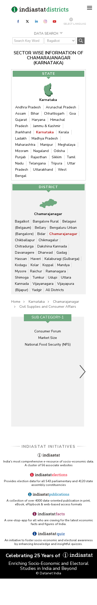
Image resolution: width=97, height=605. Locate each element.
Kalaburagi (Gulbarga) (62, 258)
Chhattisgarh (54, 113)
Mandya (63, 265)
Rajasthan (39, 157)
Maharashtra (25, 144)
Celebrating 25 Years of (33, 555)
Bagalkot (22, 221)
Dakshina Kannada (52, 246)
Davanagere (24, 252)
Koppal (48, 265)
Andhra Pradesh (28, 107)
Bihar (35, 113)
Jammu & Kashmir (46, 126)
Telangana (37, 163)
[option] (47, 371)
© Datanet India (48, 573)
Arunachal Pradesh (61, 107)
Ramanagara (56, 271)
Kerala (64, 132)
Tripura (56, 163)
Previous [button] (15, 371)
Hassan (21, 258)
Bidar (41, 233)
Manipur (46, 144)
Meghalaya (66, 144)
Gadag (61, 252)
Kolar (35, 265)
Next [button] (83, 371)
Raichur (36, 271)
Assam (20, 113)
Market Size (47, 337)
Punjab (20, 157)
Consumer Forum (47, 331)
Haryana (38, 119)
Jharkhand (23, 132)
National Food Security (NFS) (48, 344)
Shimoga (22, 277)
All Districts (55, 290)
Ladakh (21, 138)
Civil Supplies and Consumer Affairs (47, 306)
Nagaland (41, 151)
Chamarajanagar (63, 233)
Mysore (20, 271)
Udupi (52, 277)
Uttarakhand (43, 169)
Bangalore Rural (46, 221)
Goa (72, 113)
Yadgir (37, 290)
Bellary (40, 227)
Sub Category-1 (48, 317)
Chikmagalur (48, 240)
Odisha (59, 151)
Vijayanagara (43, 283)
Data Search (46, 33)
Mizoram (21, 151)
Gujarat (21, 119)
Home (15, 301)
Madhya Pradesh (45, 138)
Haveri (36, 258)
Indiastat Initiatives (49, 446)
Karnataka (45, 132)
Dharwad (45, 252)
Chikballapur (25, 240)
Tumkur (38, 277)
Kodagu (21, 265)
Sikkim (57, 157)
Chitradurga (24, 246)
